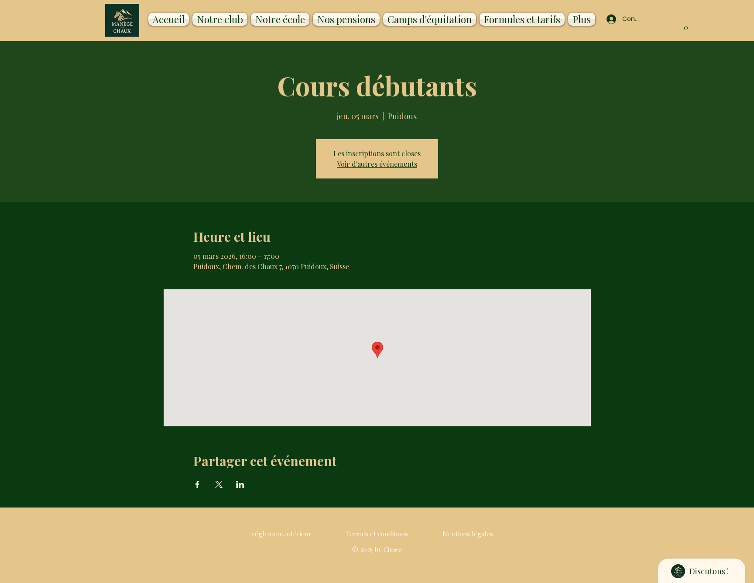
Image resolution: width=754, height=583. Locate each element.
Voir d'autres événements (377, 163)
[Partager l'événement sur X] (219, 484)
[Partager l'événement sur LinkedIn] (240, 484)
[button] (686, 25)
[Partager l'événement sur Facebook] (197, 484)
